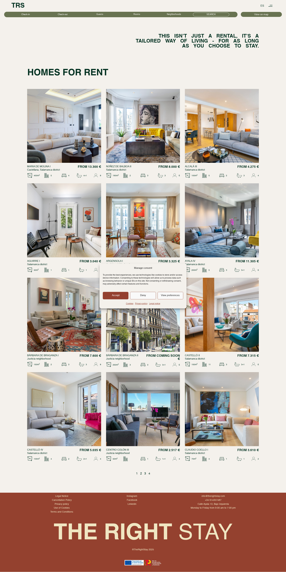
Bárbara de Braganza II (122, 355)
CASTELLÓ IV (35, 450)
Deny (143, 295)
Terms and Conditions (61, 512)
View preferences (170, 295)
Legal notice (154, 304)
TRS (18, 5)
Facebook (132, 500)
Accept (115, 295)
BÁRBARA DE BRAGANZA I (43, 355)
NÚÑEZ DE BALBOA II (118, 166)
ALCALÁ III (191, 166)
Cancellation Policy (62, 500)
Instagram (132, 496)
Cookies (129, 304)
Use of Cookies (62, 508)
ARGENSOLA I (114, 261)
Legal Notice (61, 496)
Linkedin (132, 504)
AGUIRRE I (33, 261)
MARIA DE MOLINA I (38, 166)
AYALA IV (190, 261)
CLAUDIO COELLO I (196, 450)
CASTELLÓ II (192, 355)
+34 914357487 (213, 500)
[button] (270, 5)
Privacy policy (141, 304)
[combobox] (100, 14)
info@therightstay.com (213, 496)
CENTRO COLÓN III (117, 450)
